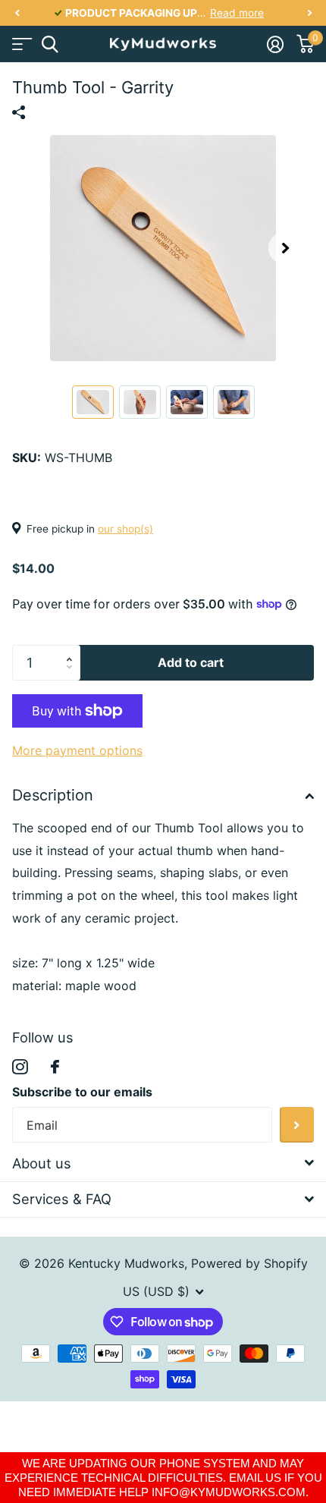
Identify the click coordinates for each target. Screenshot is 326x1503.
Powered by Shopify (249, 1263)
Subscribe (297, 1125)
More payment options (77, 750)
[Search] (50, 44)
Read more (237, 13)
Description (52, 795)
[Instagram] (20, 1067)
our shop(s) (125, 529)
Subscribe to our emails (82, 1091)
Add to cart (191, 662)
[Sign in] (275, 44)
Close (163, 1163)
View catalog (21, 44)
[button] (16, 13)
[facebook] (55, 1067)
